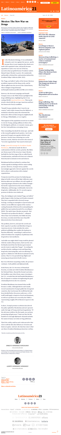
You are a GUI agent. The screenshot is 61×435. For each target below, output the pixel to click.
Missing (41, 68)
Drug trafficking (5, 379)
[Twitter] (23, 379)
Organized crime (43, 33)
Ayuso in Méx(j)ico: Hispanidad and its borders (48, 93)
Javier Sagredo (42, 87)
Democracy (42, 79)
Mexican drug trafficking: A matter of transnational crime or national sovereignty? (48, 60)
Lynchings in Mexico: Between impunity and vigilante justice (47, 48)
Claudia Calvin (42, 76)
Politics (41, 113)
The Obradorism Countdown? (44, 116)
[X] (35, 2)
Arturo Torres (42, 40)
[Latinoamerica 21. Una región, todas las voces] (30, 396)
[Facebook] (28, 2)
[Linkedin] (33, 2)
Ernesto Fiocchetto (43, 96)
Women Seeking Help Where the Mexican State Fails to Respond (48, 72)
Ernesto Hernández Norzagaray (8, 32)
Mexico (3, 18)
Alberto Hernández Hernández (25, 32)
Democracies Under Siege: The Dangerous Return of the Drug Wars (48, 83)
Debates (6, 15)
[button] (38, 2)
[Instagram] (30, 2)
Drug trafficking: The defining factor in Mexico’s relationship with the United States (48, 105)
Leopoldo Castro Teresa (44, 51)
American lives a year (17, 100)
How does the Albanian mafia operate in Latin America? (47, 36)
